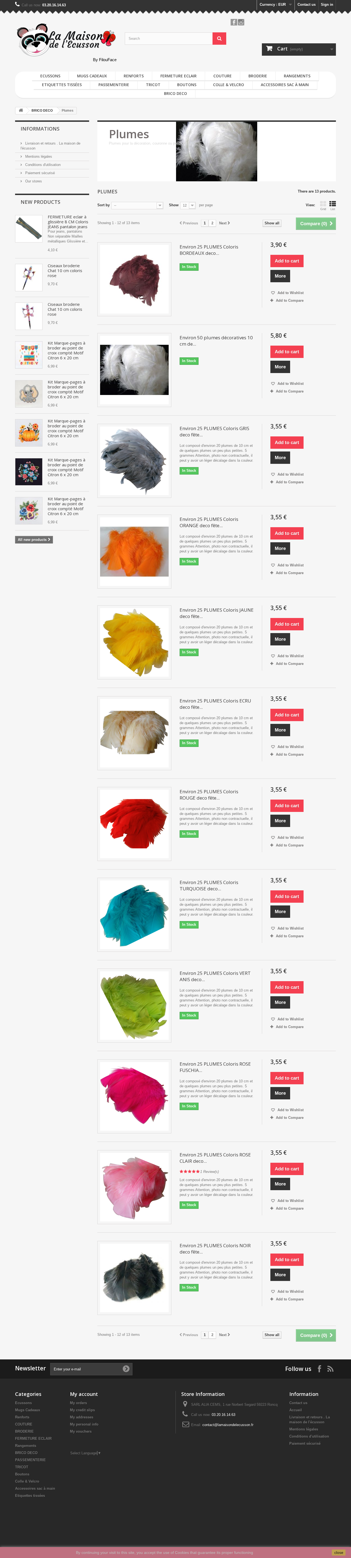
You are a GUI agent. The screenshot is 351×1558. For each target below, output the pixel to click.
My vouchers (81, 1431)
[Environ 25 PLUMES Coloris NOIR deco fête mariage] (134, 1278)
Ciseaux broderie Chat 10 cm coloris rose (65, 270)
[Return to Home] (21, 110)
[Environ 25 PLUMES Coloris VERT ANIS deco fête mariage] (134, 1005)
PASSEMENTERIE (113, 84)
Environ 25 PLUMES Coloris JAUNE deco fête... (217, 613)
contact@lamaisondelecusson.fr (227, 1425)
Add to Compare (290, 300)
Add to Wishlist (290, 293)
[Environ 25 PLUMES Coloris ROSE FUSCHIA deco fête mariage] (134, 1096)
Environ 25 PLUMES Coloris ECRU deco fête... (215, 704)
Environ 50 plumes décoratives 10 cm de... (216, 340)
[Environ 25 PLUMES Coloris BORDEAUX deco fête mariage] (134, 279)
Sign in (327, 4)
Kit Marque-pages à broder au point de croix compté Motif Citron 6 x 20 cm (66, 350)
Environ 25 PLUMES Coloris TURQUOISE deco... (209, 885)
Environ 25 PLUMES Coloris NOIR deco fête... (215, 1248)
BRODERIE (257, 75)
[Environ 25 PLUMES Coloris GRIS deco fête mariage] (134, 461)
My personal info (84, 1424)
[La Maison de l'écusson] (66, 40)
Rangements (297, 75)
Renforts (134, 75)
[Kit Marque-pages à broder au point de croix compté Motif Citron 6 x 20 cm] (29, 355)
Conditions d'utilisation (42, 165)
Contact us (307, 4)
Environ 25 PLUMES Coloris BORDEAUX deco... (209, 250)
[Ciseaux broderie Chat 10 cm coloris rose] (29, 277)
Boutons (186, 84)
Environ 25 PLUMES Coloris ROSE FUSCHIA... (215, 1067)
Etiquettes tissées (62, 84)
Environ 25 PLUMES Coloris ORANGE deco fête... (209, 522)
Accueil (295, 1410)
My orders (78, 1403)
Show (174, 205)
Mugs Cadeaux (92, 75)
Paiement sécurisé (39, 173)
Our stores (33, 181)
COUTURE (222, 75)
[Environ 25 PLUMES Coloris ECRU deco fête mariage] (134, 733)
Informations (40, 128)
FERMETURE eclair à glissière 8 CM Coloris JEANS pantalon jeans (68, 221)
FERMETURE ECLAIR (178, 75)
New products (40, 202)
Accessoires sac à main (285, 84)
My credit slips (82, 1410)
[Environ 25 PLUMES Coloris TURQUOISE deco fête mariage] (134, 914)
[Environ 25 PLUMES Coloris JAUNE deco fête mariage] (134, 642)
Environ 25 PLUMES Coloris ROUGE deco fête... (209, 794)
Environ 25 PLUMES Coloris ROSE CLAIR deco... (215, 1157)
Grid (323, 209)
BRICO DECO (175, 93)
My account (84, 1394)
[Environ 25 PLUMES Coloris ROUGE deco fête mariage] (134, 824)
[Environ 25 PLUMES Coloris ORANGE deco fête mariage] (134, 551)
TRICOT (153, 84)
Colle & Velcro (228, 84)
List (332, 209)
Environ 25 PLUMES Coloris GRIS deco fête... (214, 431)
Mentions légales (38, 156)
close (338, 1552)
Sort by (103, 205)
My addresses (81, 1417)
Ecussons (50, 75)
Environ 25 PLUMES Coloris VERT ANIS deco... (215, 976)
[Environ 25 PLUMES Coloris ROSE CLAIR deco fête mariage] (134, 1187)
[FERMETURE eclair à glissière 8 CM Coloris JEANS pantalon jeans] (29, 228)
